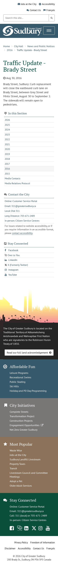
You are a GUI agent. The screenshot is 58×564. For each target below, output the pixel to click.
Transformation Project (22, 416)
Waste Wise (16, 450)
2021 (7, 144)
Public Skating (17, 381)
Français (50, 10)
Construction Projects (21, 420)
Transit (13, 468)
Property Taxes (17, 463)
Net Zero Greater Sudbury (23, 429)
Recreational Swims (20, 377)
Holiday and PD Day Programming (28, 390)
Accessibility (48, 4)
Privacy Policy (21, 542)
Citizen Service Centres (34, 520)
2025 (7, 124)
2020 (7, 149)
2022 (7, 139)
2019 (7, 154)
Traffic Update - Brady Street (32, 50)
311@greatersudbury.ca (30, 511)
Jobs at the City (28, 4)
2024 (7, 129)
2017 (7, 163)
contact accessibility (22, 233)
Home (6, 46)
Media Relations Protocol (17, 183)
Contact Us (35, 10)
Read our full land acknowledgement (27, 352)
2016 (10, 50)
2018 (7, 158)
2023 (7, 134)
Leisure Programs (19, 372)
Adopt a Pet (16, 481)
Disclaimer (10, 548)
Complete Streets (19, 411)
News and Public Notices (41, 46)
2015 (7, 173)
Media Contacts (12, 178)
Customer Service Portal (31, 506)
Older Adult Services (21, 485)
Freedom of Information (42, 542)
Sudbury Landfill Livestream (25, 459)
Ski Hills (14, 386)
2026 (7, 119)
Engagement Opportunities (25, 425)
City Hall (18, 46)
